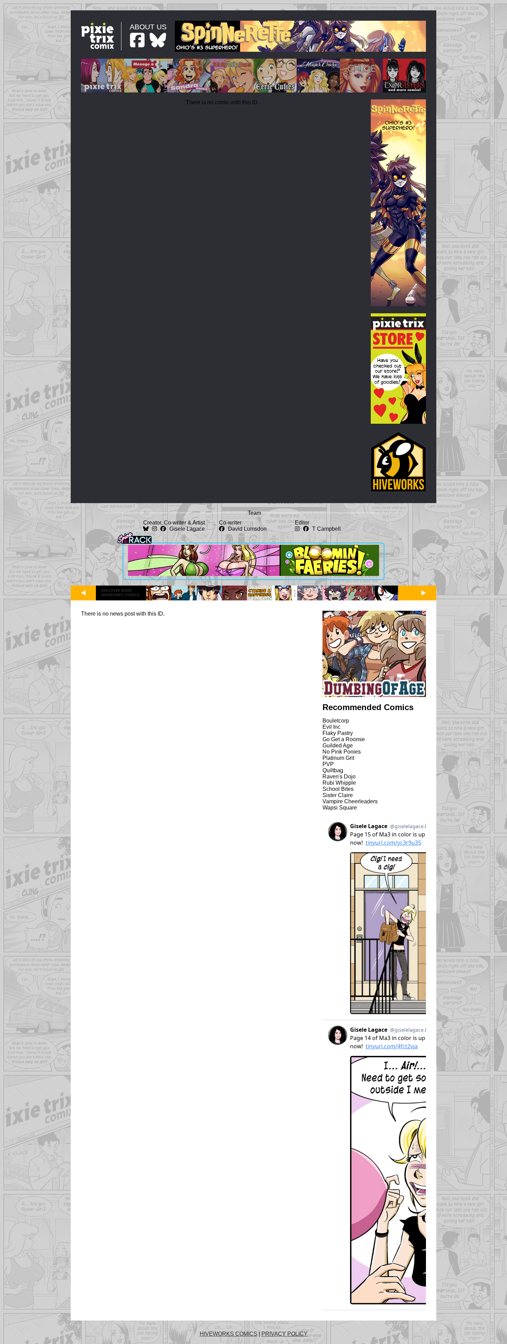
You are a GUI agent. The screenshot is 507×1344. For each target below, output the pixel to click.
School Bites (338, 789)
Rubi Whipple (339, 783)
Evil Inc (331, 727)
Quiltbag (332, 770)
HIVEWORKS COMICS (228, 1334)
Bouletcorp (335, 721)
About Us (148, 27)
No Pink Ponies (341, 752)
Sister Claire (337, 795)
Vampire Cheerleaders (350, 801)
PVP (328, 764)
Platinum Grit (338, 758)
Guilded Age (337, 745)
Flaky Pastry (337, 733)
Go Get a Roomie (343, 739)
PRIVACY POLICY (284, 1334)
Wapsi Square (339, 808)
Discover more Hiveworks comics (120, 592)
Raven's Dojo (339, 776)
